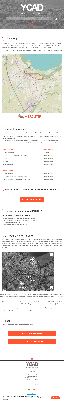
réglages (5, 399)
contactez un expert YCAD (32, 199)
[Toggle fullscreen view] (51, 254)
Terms (52, 290)
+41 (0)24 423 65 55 (33, 379)
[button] (23, 284)
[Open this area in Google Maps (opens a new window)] (5, 290)
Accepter (55, 398)
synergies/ (34, 389)
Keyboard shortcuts (32, 290)
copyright (36, 384)
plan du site (28, 384)
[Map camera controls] (51, 287)
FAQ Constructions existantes (32, 341)
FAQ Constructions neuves (32, 333)
